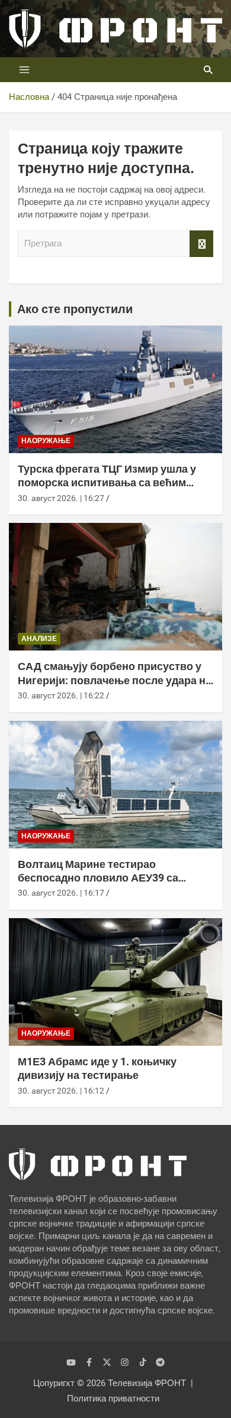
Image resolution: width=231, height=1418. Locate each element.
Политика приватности (113, 1398)
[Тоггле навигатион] (24, 69)
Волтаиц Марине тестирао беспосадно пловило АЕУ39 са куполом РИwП (98, 878)
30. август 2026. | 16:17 (61, 892)
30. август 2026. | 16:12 (61, 1090)
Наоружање (45, 441)
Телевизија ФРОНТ (147, 1383)
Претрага (201, 243)
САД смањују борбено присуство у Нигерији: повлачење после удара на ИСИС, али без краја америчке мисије (114, 680)
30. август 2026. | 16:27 (61, 498)
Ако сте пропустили (75, 309)
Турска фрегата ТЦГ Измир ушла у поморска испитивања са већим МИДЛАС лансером (107, 483)
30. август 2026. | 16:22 (61, 695)
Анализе (39, 639)
